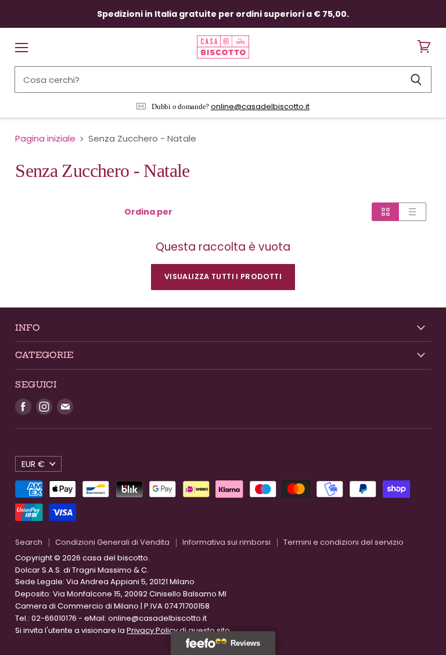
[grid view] (385, 211)
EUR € (33, 464)
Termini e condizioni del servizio (343, 542)
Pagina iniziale (45, 138)
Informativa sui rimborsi (226, 542)
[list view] (412, 211)
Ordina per (148, 211)
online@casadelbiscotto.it (260, 106)
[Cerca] (416, 79)
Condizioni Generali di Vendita (112, 542)
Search (28, 542)
